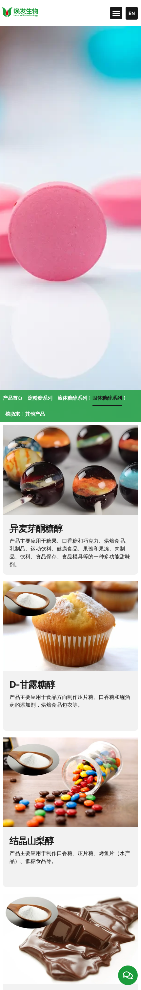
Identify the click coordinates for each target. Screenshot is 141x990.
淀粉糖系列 (40, 398)
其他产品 (35, 414)
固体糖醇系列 (107, 398)
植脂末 (12, 414)
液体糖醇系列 (72, 398)
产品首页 (13, 398)
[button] (116, 13)
